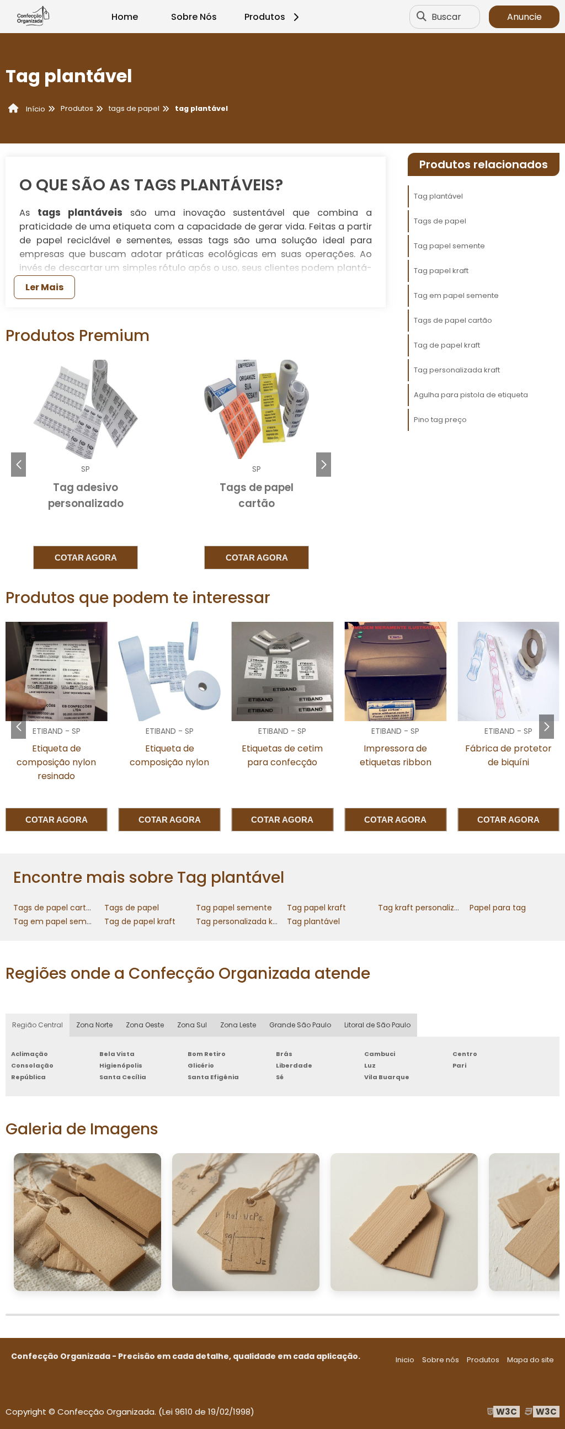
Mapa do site (530, 1360)
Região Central (37, 1025)
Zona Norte (94, 1025)
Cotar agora (86, 557)
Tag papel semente (449, 246)
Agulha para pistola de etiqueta (471, 395)
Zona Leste (238, 1025)
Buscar (446, 16)
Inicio (405, 1360)
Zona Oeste (145, 1025)
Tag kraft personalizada (423, 907)
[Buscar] (421, 16)
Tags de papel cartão (453, 320)
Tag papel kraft (441, 270)
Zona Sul (192, 1025)
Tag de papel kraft (447, 345)
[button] (323, 464)
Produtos (264, 16)
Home (124, 16)
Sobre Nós (194, 16)
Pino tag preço (440, 419)
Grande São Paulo (300, 1025)
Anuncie (524, 16)
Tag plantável (438, 196)
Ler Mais (44, 287)
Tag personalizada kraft (457, 370)
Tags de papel (440, 221)
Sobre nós (440, 1360)
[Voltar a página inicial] (33, 16)
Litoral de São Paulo (377, 1025)
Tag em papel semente (456, 295)
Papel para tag (498, 907)
